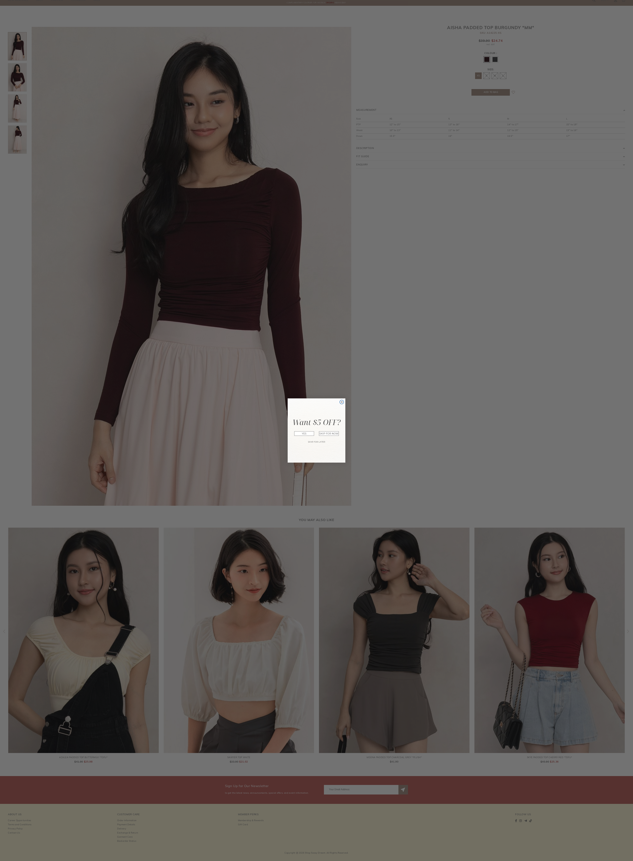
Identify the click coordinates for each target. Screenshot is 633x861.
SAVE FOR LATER (316, 442)
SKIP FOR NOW (328, 433)
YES (304, 433)
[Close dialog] (342, 402)
